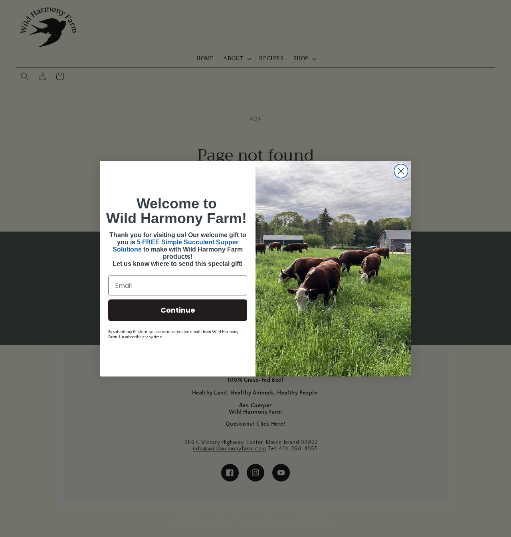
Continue (177, 310)
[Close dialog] (401, 171)
